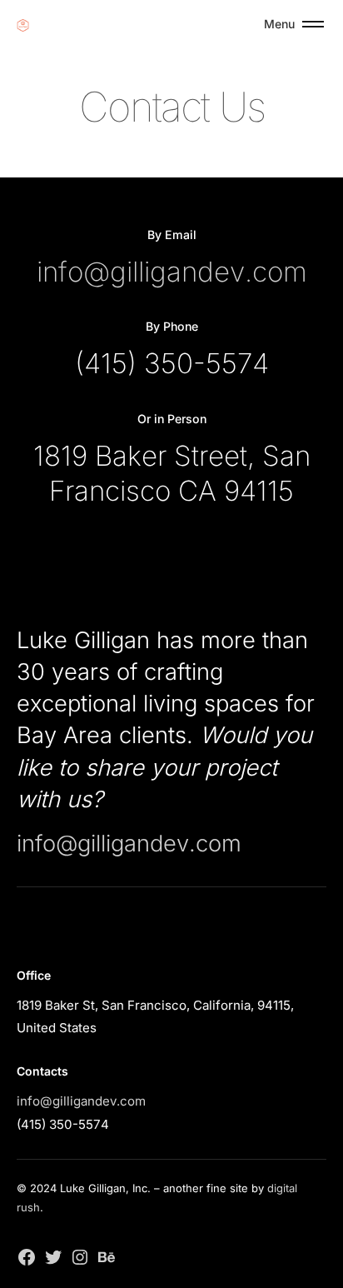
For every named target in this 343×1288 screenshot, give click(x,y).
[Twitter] (53, 1255)
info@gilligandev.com (172, 271)
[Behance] (107, 1255)
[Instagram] (80, 1255)
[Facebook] (27, 1255)
